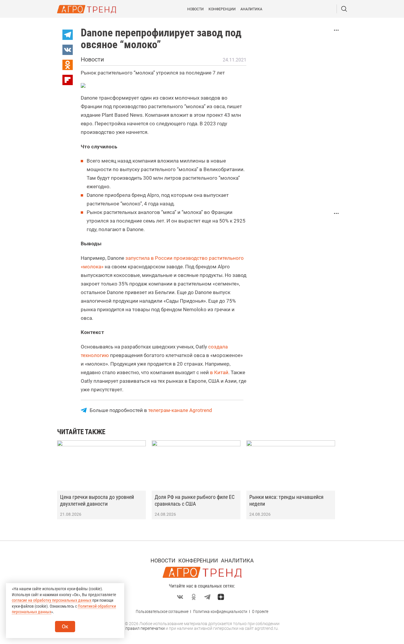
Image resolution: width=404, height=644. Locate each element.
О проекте (260, 611)
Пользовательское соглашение (162, 611)
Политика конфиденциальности (220, 611)
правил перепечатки (145, 628)
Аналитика (251, 9)
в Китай (219, 372)
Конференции (222, 9)
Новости (195, 9)
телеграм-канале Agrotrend (180, 410)
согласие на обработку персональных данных (51, 600)
